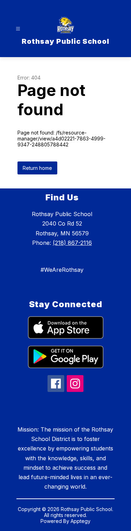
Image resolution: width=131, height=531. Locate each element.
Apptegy (80, 521)
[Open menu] (18, 29)
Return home (37, 168)
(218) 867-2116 (72, 242)
